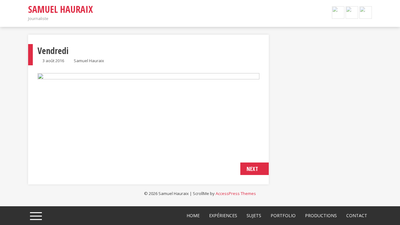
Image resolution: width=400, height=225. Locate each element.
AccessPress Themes (236, 193)
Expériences (223, 215)
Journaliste (38, 18)
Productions (321, 215)
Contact (356, 215)
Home (193, 215)
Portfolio (283, 215)
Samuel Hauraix (60, 9)
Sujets (254, 215)
